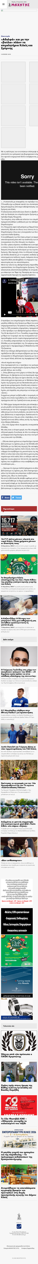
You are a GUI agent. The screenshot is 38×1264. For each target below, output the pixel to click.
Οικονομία (5, 36)
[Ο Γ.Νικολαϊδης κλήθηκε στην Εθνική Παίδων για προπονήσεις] (19, 697)
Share (7, 497)
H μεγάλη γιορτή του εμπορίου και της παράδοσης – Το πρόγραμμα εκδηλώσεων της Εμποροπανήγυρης (17, 1155)
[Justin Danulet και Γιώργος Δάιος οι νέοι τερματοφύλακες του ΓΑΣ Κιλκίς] (19, 733)
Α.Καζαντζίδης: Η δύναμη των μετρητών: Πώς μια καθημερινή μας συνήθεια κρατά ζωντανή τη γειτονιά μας (18, 621)
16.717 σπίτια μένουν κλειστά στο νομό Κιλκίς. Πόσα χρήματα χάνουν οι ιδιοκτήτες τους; (18, 541)
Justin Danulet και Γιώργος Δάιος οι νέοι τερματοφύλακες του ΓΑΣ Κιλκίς (18, 747)
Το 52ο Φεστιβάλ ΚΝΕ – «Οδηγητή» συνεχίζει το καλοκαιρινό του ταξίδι (14, 1121)
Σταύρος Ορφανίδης (27, 1248)
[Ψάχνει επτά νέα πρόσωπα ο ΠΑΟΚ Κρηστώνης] (19, 1041)
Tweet (18, 497)
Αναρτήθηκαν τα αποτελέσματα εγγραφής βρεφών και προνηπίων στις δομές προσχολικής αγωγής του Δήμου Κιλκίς (18, 1192)
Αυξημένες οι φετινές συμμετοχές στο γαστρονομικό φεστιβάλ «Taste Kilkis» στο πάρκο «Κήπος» (18, 823)
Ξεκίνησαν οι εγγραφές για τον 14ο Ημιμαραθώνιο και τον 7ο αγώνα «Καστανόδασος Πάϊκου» (18, 785)
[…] (28, 550)
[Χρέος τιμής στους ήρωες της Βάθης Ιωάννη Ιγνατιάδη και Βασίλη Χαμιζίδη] (19, 1072)
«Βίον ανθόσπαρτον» (11, 860)
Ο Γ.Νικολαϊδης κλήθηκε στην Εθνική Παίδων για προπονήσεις (17, 711)
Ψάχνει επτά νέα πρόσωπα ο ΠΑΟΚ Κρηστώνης (16, 1055)
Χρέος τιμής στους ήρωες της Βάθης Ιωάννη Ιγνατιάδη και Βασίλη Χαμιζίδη (16, 1087)
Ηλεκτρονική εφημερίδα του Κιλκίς (18, 1246)
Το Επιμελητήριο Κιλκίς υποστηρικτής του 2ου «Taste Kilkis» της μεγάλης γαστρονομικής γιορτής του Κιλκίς (18, 580)
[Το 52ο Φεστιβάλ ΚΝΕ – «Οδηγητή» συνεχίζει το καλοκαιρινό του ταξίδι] (19, 1105)
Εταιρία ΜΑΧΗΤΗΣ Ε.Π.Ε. (11, 1248)
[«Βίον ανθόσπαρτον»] (19, 847)
